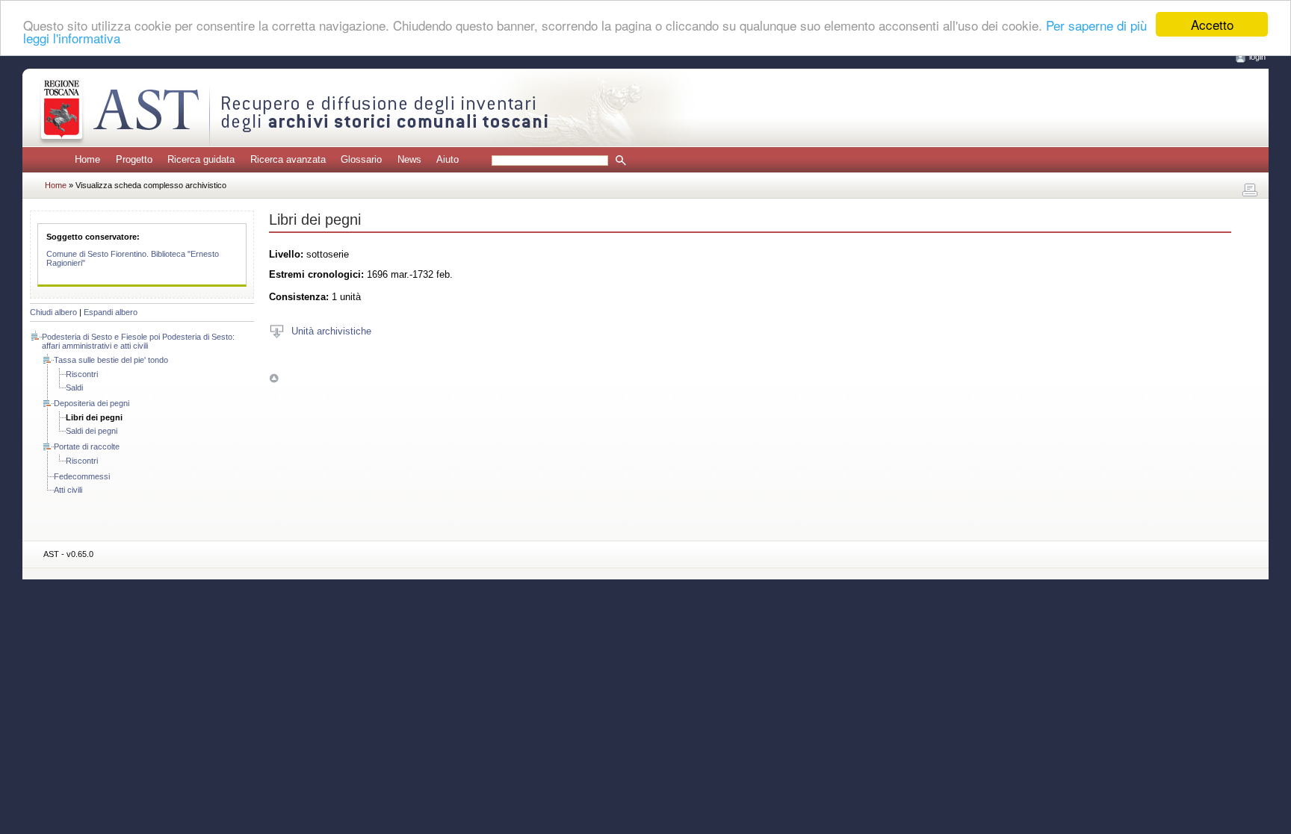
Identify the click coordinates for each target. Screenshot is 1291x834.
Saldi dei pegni (91, 430)
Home (87, 159)
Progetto (134, 159)
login (1257, 56)
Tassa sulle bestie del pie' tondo (111, 359)
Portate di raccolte (87, 446)
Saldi (74, 387)
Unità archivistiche (331, 330)
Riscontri (82, 374)
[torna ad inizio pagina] (274, 378)
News (409, 159)
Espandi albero (110, 312)
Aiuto (447, 159)
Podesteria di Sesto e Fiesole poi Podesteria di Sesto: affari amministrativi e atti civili (138, 341)
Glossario (361, 159)
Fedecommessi (82, 476)
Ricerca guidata (201, 159)
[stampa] (1249, 190)
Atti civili (68, 489)
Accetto (1212, 24)
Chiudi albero (53, 312)
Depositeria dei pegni (91, 403)
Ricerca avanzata (288, 159)
